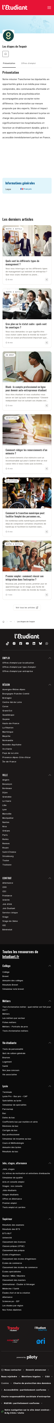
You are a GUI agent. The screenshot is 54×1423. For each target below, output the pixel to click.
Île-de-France (9, 761)
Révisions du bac (10, 1126)
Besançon (7, 784)
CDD (4, 887)
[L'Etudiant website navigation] (14, 7)
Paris (5, 835)
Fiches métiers (9, 1022)
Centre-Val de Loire (12, 702)
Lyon (4, 809)
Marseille (7, 813)
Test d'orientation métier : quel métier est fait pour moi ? (26, 1008)
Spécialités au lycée (11, 1100)
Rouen (5, 847)
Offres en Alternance (12, 1199)
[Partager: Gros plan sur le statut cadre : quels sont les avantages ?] (46, 342)
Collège (5, 972)
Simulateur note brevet (13, 989)
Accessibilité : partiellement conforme (25, 1390)
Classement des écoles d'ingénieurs (19, 1259)
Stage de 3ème (10, 921)
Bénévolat (7, 929)
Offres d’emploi (28, 63)
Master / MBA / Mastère (13, 1276)
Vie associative (9, 1074)
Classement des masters (14, 1280)
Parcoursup (7, 1109)
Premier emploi (9, 1203)
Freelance (7, 895)
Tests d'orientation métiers (15, 1031)
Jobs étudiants (9, 1190)
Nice (4, 826)
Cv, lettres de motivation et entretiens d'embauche (26, 1173)
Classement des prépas (13, 1250)
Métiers (6, 1014)
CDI (4, 891)
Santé (5, 1066)
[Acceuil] (3, 622)
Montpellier (8, 818)
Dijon (5, 792)
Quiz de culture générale (13, 1053)
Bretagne (7, 698)
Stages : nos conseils (12, 1186)
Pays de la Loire (10, 753)
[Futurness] (13, 1341)
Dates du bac (8, 1117)
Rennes (6, 843)
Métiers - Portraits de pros (15, 1026)
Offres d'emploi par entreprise (17, 671)
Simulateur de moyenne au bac (16, 1139)
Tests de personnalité (12, 1049)
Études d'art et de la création (16, 1293)
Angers (5, 780)
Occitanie (7, 749)
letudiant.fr (10, 956)
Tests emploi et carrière (13, 1207)
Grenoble (6, 796)
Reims (5, 839)
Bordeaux (7, 788)
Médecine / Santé (10, 1288)
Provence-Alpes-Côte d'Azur (16, 757)
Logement (7, 1062)
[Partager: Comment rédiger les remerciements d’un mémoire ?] (46, 468)
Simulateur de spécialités (14, 1105)
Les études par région (12, 1305)
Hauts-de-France (10, 723)
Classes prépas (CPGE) (13, 1246)
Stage (5, 917)
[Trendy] (13, 1328)
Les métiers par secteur (13, 1018)
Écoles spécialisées (11, 1271)
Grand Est (7, 710)
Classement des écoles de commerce (20, 1267)
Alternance (7, 883)
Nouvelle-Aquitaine (11, 744)
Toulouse (6, 864)
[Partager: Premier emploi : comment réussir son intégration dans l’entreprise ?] (46, 595)
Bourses (6, 1057)
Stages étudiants (10, 1194)
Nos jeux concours (10, 1070)
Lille (4, 805)
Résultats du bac (10, 1151)
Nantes (5, 822)
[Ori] (41, 1341)
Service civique (10, 912)
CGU (47, 1376)
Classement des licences (14, 1242)
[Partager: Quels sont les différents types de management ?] (46, 279)
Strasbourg (8, 856)
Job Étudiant (8, 908)
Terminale (7, 1092)
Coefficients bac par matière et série (20, 1122)
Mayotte (6, 736)
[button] (7, 643)
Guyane (6, 719)
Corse (5, 706)
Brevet (5, 976)
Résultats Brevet (10, 984)
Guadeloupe (8, 715)
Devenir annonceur (36, 1370)
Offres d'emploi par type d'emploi (19, 667)
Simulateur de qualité (12, 1177)
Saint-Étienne (9, 852)
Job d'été (7, 904)
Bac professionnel (10, 1134)
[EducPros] (41, 1328)
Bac (4, 1113)
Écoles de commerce (12, 1263)
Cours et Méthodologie (13, 1143)
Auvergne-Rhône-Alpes (13, 689)
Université (7, 1237)
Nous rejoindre (9, 1376)
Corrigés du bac (9, 1130)
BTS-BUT (7, 1233)
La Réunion (7, 727)
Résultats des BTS (11, 1229)
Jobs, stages (8, 1169)
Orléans (6, 830)
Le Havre (6, 801)
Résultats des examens (13, 1225)
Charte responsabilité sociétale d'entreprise (25, 1396)
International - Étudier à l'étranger (18, 1284)
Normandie (7, 740)
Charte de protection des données (32, 1383)
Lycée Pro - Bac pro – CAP (14, 1096)
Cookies (5, 1383)
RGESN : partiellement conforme (21, 1403)
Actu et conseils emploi (13, 1182)
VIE (4, 925)
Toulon (5, 860)
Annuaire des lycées (11, 1147)
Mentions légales (31, 1376)
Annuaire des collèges (12, 980)
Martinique (7, 732)
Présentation (9, 63)
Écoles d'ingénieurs (11, 1254)
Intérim (6, 900)
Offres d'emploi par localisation (18, 662)
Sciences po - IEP (11, 1301)
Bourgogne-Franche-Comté (15, 693)
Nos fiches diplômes (11, 1310)
